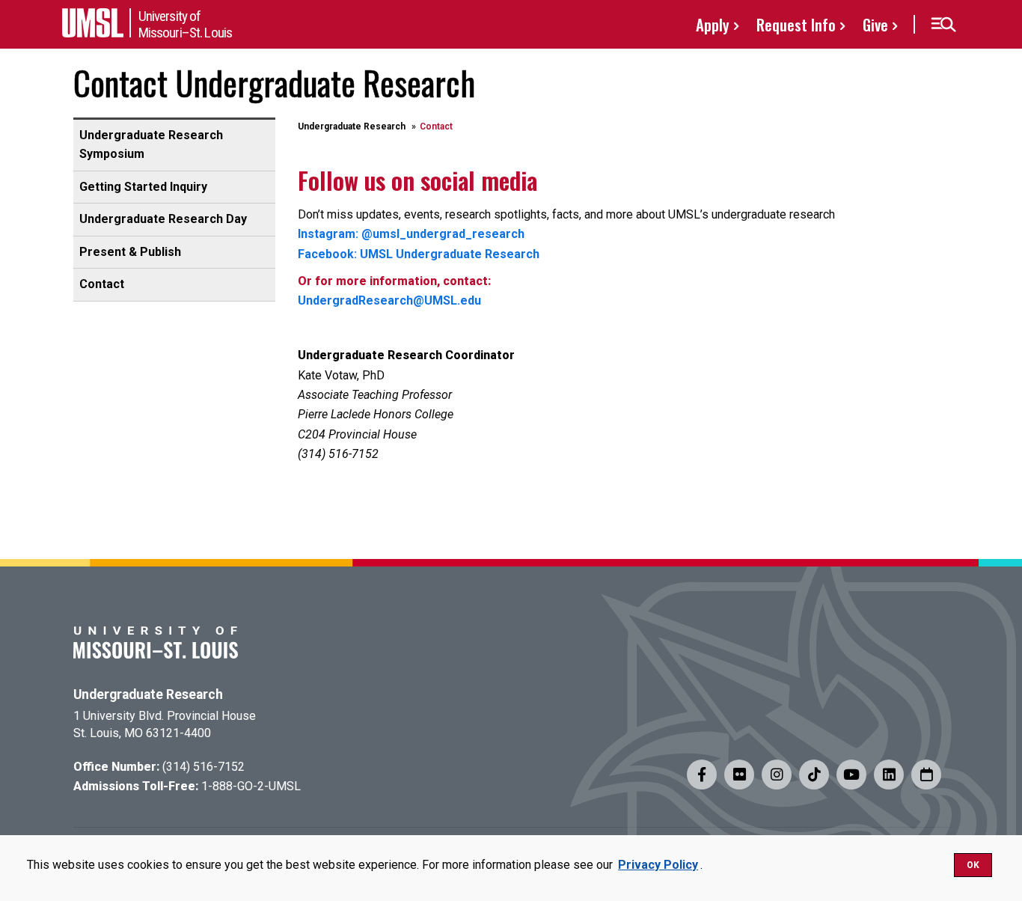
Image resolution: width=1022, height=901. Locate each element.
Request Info (796, 24)
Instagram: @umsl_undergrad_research (411, 234)
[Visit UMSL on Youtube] (851, 774)
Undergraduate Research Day (163, 219)
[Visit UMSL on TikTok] (814, 774)
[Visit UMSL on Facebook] (702, 774)
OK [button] (973, 865)
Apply (712, 24)
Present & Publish (130, 252)
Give (875, 24)
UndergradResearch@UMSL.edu (389, 300)
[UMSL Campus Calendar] (926, 774)
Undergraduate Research (352, 126)
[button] (943, 25)
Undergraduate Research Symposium (151, 145)
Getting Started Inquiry (143, 187)
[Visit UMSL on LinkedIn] (889, 774)
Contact (101, 284)
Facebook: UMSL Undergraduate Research (418, 254)
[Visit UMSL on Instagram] (777, 774)
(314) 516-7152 (203, 767)
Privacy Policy (658, 865)
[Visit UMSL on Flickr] (739, 774)
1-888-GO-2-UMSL (251, 786)
